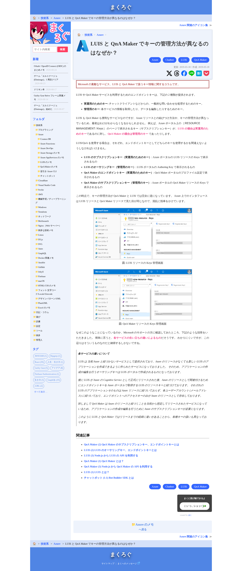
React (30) (39, 362)
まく (190, 515)
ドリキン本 (45, 89)
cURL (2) (39, 386)
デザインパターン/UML (49, 298)
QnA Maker (200, 59)
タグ (36, 349)
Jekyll (41, 272)
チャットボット (47, 176)
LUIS (184, 59)
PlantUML (43, 303)
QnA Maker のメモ (48, 166)
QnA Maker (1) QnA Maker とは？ (104, 461)
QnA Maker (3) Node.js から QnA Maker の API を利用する (118, 466)
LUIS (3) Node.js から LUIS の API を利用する (111, 455)
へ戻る (144, 527)
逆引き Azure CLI (48, 171)
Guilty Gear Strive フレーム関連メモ (50, 97)
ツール (39, 330)
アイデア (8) (57, 368)
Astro (40, 248)
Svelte (41, 190)
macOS (41, 281)
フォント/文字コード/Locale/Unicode (45, 292)
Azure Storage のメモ (50, 153)
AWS (40, 194)
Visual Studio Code (46, 185)
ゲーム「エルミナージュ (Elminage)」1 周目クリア (46, 80)
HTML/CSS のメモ (47, 285)
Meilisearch (43, 221)
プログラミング (45, 130)
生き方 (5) (39, 380)
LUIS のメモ (46, 162)
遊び (38, 317)
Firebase (42, 276)
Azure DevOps (46, 148)
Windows (42, 207)
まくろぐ (121, 7)
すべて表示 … (41, 392)
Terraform (42, 212)
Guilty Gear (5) (41, 368)
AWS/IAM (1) (41, 356)
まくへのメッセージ (127, 563)
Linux (41, 235)
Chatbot (169, 59)
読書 (38, 321)
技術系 (45, 18)
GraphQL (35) (54, 380)
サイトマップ (108, 563)
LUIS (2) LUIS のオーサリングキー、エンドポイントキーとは (120, 450)
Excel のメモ (44, 307)
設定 (38, 326)
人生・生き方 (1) (55, 362)
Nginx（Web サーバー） (49, 225)
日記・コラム (42, 312)
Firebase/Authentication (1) (47, 374)
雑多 (38, 335)
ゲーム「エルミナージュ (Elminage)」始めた (49, 107)
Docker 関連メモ (46, 258)
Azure (57, 18)
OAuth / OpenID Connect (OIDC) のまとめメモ (50, 68)
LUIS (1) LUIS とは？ (96, 472)
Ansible (41, 262)
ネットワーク (44, 216)
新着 (36, 59)
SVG (40, 244)
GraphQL (42, 253)
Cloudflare (43, 180)
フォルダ (39, 119)
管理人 (39, 340)
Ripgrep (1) (55, 356)
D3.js (40, 239)
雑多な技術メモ (45, 230)
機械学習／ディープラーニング (50, 201)
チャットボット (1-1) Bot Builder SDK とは (109, 477)
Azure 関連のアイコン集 (193, 25)
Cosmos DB (45, 139)
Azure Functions (47, 143)
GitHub (41, 267)
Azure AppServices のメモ (52, 157)
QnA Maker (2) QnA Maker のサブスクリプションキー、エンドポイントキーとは (131, 444)
